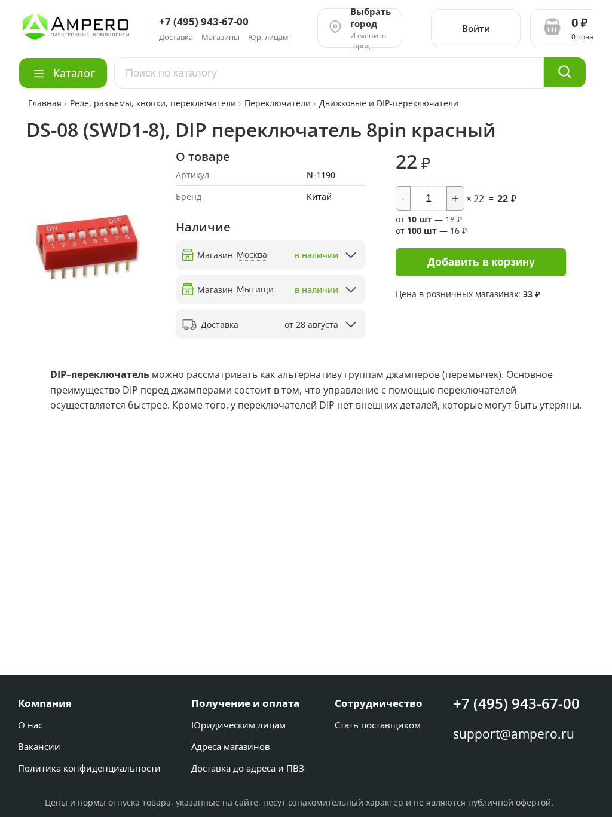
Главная (46, 103)
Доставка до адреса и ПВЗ (247, 768)
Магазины (220, 37)
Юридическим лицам (238, 725)
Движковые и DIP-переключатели (388, 103)
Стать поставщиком (378, 725)
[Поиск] (565, 72)
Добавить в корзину (481, 262)
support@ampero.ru (513, 733)
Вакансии (39, 746)
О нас (30, 725)
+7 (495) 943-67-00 (516, 703)
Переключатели (277, 103)
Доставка (176, 37)
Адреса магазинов (230, 746)
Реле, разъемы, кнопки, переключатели (153, 103)
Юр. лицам (268, 37)
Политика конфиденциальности (89, 768)
